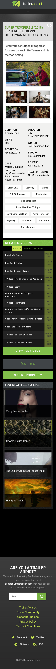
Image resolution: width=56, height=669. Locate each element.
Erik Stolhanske (17, 194)
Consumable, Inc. (31, 660)
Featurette (41, 194)
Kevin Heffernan (41, 214)
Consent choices (28, 617)
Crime (45, 187)
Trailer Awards (28, 607)
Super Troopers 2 (28, 375)
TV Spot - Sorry (12, 287)
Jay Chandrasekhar (17, 214)
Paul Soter (27, 220)
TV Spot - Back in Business (18, 335)
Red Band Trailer (13, 263)
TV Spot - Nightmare (15, 303)
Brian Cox (13, 187)
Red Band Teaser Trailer (17, 271)
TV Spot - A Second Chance (19, 343)
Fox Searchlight (28, 201)
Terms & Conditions (28, 626)
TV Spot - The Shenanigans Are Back (23, 279)
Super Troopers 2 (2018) (24, 27)
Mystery (11, 220)
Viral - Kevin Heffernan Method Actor (23, 319)
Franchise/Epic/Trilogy (28, 207)
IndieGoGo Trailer (14, 255)
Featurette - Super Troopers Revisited (19, 295)
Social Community (28, 612)
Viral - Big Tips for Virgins (18, 327)
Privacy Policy (28, 621)
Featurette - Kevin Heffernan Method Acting (23, 311)
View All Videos (28, 350)
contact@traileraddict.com (18, 583)
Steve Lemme (28, 227)
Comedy (30, 187)
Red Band (44, 220)
